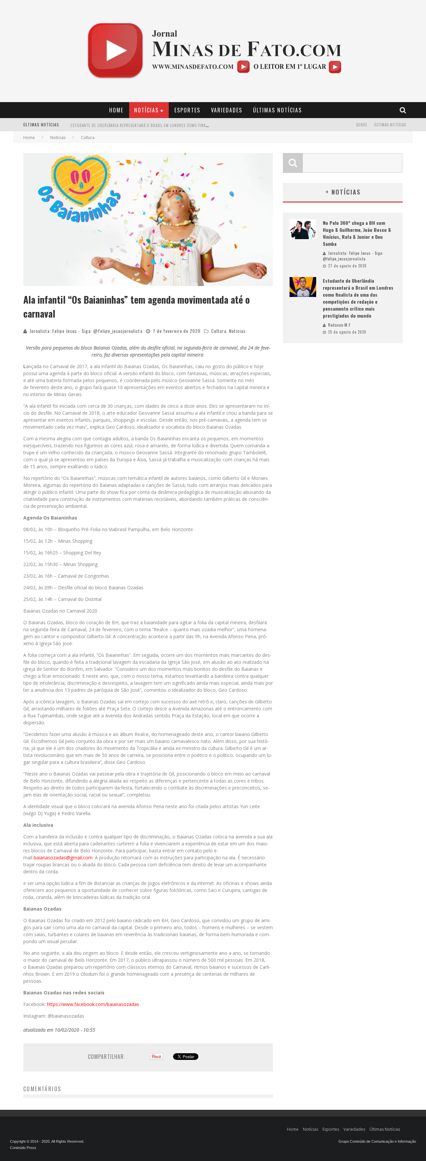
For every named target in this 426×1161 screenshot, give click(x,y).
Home (116, 110)
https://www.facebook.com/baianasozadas (93, 1004)
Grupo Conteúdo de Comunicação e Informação (377, 1141)
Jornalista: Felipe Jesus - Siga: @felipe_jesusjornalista (86, 330)
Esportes (187, 110)
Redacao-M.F (339, 325)
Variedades (226, 110)
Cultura (218, 330)
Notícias (146, 110)
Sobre (361, 124)
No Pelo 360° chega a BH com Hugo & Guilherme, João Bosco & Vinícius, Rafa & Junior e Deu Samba (357, 233)
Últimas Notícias (277, 110)
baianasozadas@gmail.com (63, 857)
